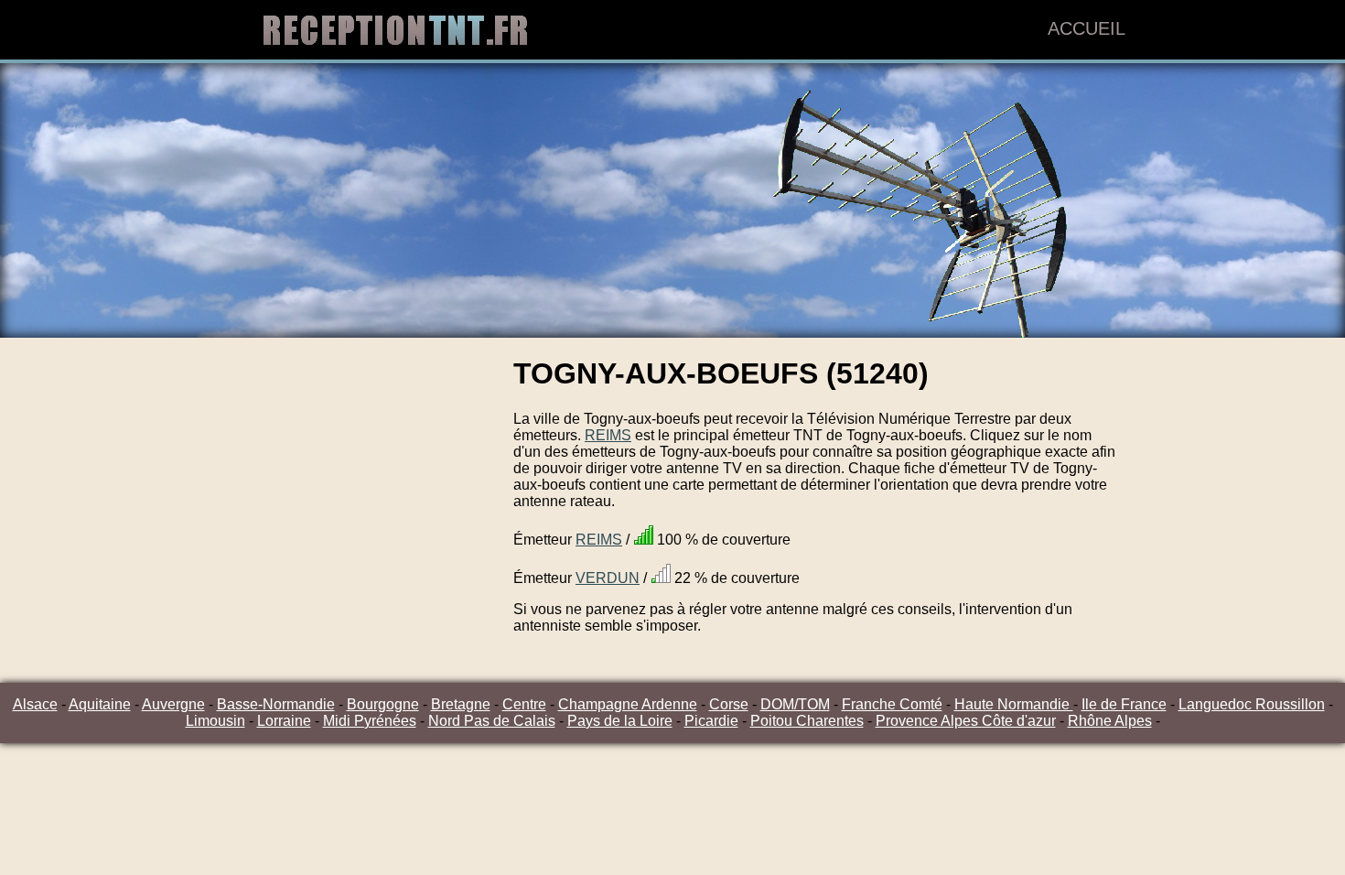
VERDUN (608, 578)
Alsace (35, 704)
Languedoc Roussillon (1251, 704)
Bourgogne (383, 704)
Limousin (215, 721)
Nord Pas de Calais (491, 721)
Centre (524, 704)
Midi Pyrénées (369, 721)
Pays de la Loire (619, 721)
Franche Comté (892, 704)
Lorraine (284, 721)
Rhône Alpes (1110, 721)
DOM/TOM (795, 704)
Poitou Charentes (807, 721)
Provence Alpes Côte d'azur (966, 721)
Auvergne (173, 704)
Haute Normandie (1013, 704)
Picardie (711, 721)
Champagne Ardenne (627, 704)
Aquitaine (100, 704)
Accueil (1086, 28)
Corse (728, 704)
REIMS (608, 435)
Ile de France (1124, 704)
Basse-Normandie (276, 704)
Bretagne (460, 704)
